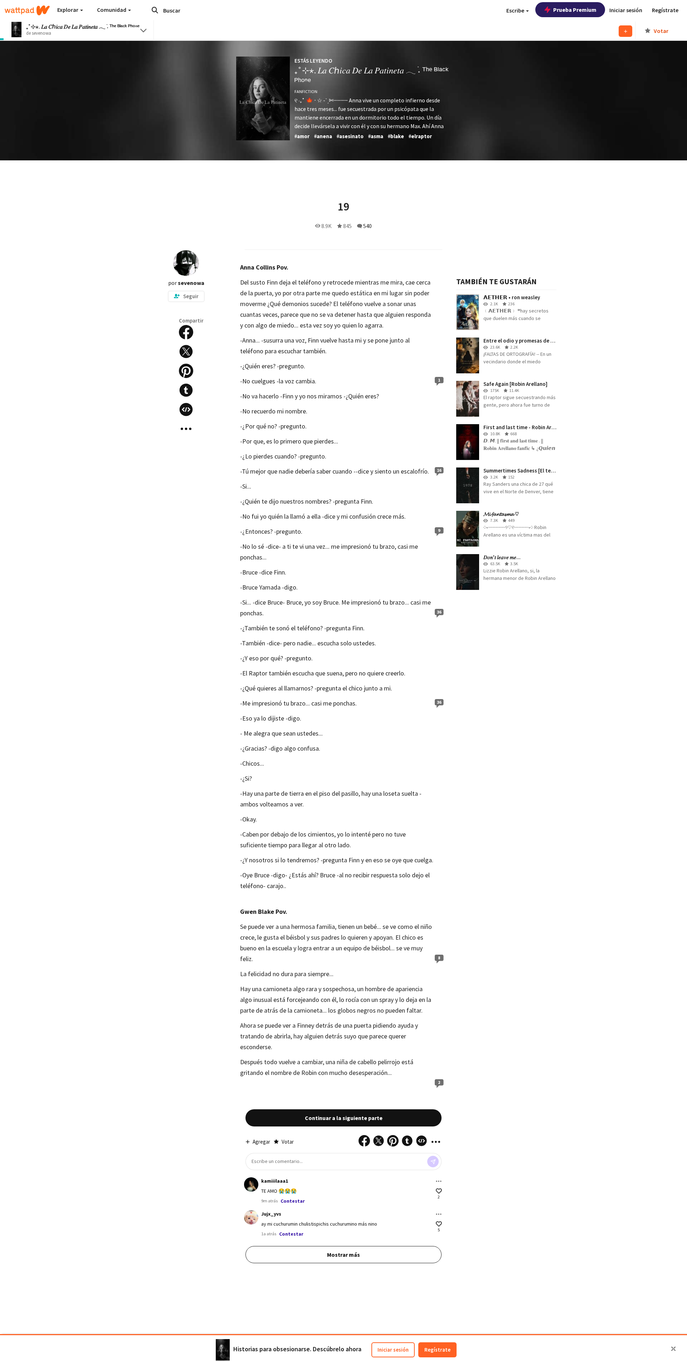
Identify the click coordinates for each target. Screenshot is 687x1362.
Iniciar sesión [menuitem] (625, 10)
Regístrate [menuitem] (665, 10)
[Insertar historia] (186, 409)
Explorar (68, 9)
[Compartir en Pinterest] (186, 371)
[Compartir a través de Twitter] (186, 351)
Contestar (293, 1201)
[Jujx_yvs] (251, 1217)
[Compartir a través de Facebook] (186, 332)
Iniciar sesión (393, 1349)
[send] (433, 1161)
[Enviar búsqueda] (155, 10)
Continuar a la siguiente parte (344, 1117)
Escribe (515, 10)
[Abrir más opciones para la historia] (186, 429)
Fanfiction (305, 91)
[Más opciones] (438, 1181)
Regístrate (437, 1349)
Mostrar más (343, 1254)
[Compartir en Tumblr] (186, 390)
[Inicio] (27, 10)
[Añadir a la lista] (625, 31)
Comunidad (112, 9)
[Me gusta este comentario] (439, 1191)
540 (367, 225)
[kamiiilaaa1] (251, 1184)
